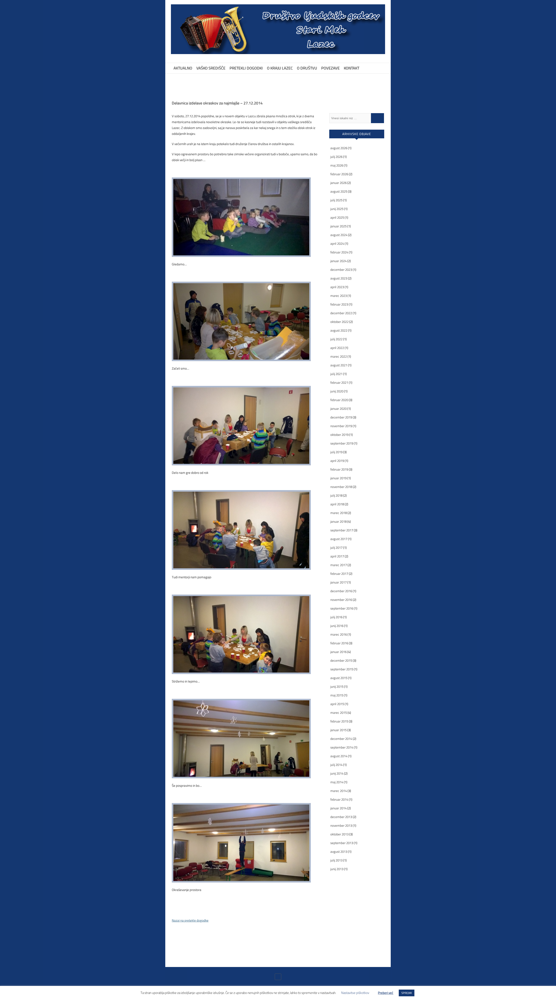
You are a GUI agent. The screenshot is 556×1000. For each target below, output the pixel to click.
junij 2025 (336, 209)
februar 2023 (339, 304)
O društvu (307, 68)
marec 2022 (338, 356)
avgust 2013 (338, 851)
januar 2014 (338, 808)
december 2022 (341, 313)
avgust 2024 (338, 235)
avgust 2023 (338, 278)
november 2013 (341, 825)
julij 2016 (336, 617)
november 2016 (341, 600)
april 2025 (337, 217)
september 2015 (341, 669)
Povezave (330, 68)
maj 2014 (336, 782)
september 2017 (341, 530)
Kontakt (351, 68)
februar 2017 (339, 573)
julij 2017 (336, 547)
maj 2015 (336, 695)
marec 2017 (338, 565)
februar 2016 (339, 643)
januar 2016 (338, 652)
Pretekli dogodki (246, 68)
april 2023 (337, 287)
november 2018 (341, 487)
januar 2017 (338, 582)
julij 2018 (336, 495)
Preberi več (385, 993)
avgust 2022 (338, 330)
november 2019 (341, 426)
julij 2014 (336, 765)
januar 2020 (338, 408)
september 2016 (341, 608)
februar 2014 (339, 799)
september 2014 (341, 747)
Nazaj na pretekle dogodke (190, 920)
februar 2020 (339, 400)
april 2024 (337, 243)
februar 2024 (339, 252)
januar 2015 (338, 730)
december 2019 (341, 417)
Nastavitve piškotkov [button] (355, 993)
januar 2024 (338, 261)
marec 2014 (338, 791)
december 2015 (341, 660)
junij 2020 (336, 391)
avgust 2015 (338, 678)
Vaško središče (210, 68)
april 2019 (337, 461)
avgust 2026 (338, 148)
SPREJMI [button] (406, 992)
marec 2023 (338, 296)
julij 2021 (336, 374)
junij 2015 (336, 686)
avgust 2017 (338, 539)
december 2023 (341, 269)
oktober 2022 (339, 322)
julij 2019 (336, 452)
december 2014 (341, 739)
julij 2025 (336, 200)
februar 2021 (339, 382)
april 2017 (337, 556)
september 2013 (341, 843)
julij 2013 (336, 860)
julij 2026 (336, 157)
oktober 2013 (339, 834)
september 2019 (341, 443)
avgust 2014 (338, 756)
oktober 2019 (339, 434)
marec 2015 (338, 712)
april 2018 (337, 504)
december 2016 (341, 591)
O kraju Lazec (280, 68)
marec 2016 (338, 634)
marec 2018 (338, 513)
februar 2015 (339, 721)
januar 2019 (338, 478)
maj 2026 (336, 165)
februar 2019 (339, 469)
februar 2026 (339, 174)
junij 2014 (336, 773)
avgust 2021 (338, 365)
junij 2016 (336, 626)
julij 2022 (336, 339)
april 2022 (337, 348)
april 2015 (337, 704)
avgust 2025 (338, 191)
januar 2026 (338, 183)
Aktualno (183, 68)
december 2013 (341, 817)
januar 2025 (338, 226)
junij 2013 (336, 869)
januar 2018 (338, 521)
